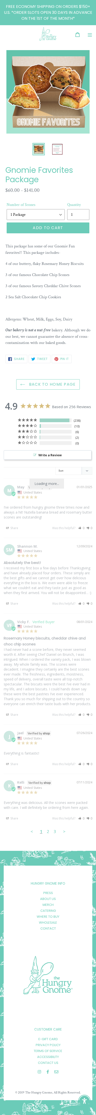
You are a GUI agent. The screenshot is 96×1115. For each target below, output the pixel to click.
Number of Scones (21, 204)
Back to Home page (52, 384)
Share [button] (14, 528)
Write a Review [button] (50, 455)
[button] (81, 528)
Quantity (74, 204)
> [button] (64, 831)
